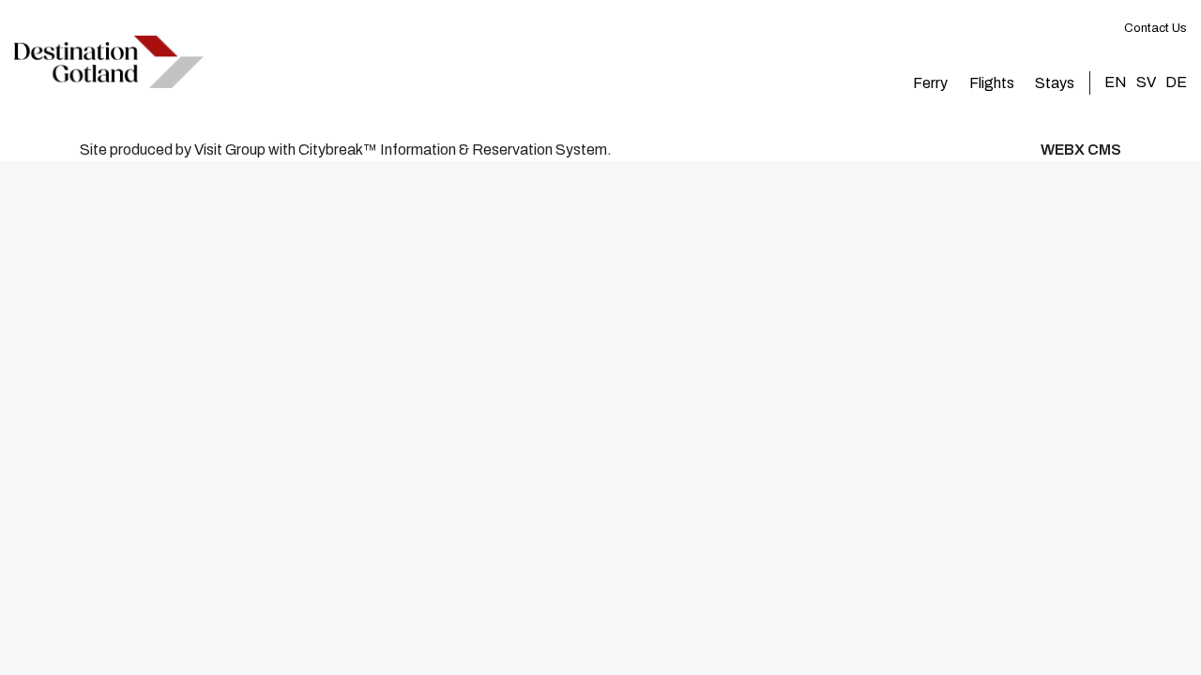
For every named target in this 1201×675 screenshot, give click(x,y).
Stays (1054, 83)
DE (1176, 82)
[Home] (109, 62)
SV (1146, 82)
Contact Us (1155, 28)
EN (1115, 82)
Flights (991, 83)
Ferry (930, 83)
